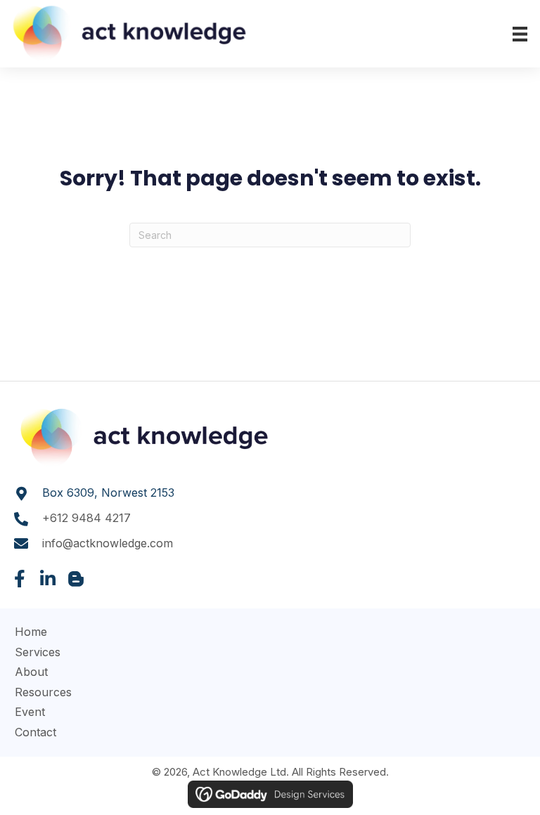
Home (31, 632)
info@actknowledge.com (107, 543)
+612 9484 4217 (86, 518)
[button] (19, 578)
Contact (35, 732)
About (31, 672)
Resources (43, 692)
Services (37, 652)
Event (30, 712)
